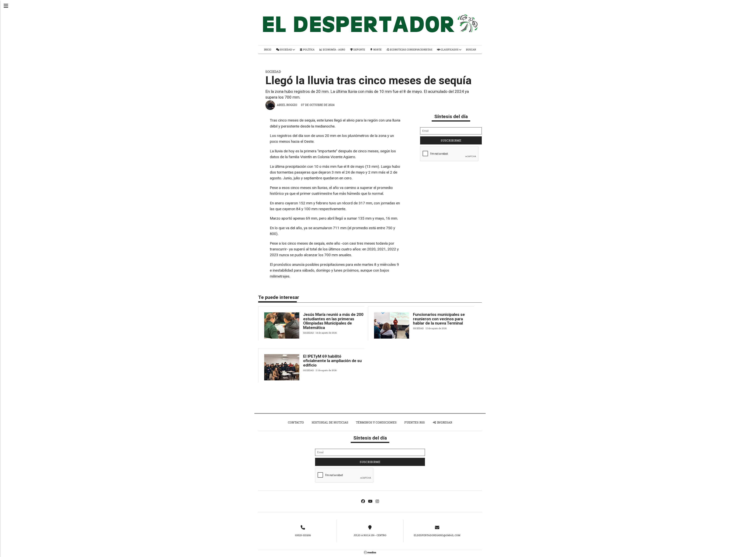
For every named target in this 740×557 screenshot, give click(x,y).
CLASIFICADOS (449, 49)
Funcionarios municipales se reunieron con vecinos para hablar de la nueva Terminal (439, 319)
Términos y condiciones (376, 422)
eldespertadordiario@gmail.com (437, 535)
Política (308, 49)
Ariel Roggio (287, 105)
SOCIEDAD (286, 49)
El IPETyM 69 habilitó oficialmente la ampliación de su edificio (332, 360)
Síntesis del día (451, 116)
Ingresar (444, 422)
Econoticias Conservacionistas (410, 49)
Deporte (359, 49)
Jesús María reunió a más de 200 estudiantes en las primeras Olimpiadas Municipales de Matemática (333, 321)
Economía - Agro (333, 49)
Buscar (471, 49)
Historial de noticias (330, 422)
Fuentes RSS (414, 422)
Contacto (296, 422)
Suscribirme (451, 140)
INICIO (267, 49)
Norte (377, 49)
